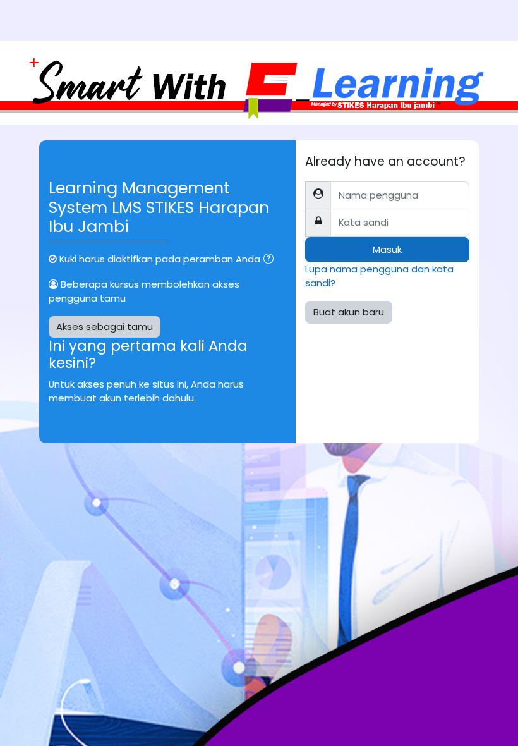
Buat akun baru (348, 312)
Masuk (387, 249)
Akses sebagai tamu (104, 326)
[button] (271, 259)
